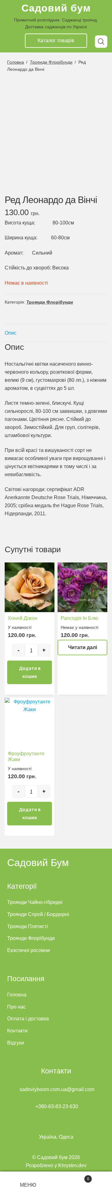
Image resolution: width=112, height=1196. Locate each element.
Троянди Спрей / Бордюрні (38, 914)
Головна (15, 62)
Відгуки (15, 1042)
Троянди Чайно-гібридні (35, 902)
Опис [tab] (10, 333)
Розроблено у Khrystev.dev (56, 1165)
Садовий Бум (38, 862)
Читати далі (82, 647)
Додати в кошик (29, 672)
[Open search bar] (101, 41)
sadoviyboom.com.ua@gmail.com (57, 1089)
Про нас (16, 1006)
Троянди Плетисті (27, 926)
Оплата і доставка (28, 1018)
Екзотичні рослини (28, 950)
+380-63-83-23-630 (56, 1106)
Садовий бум (56, 8)
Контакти (17, 1030)
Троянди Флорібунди (51, 62)
